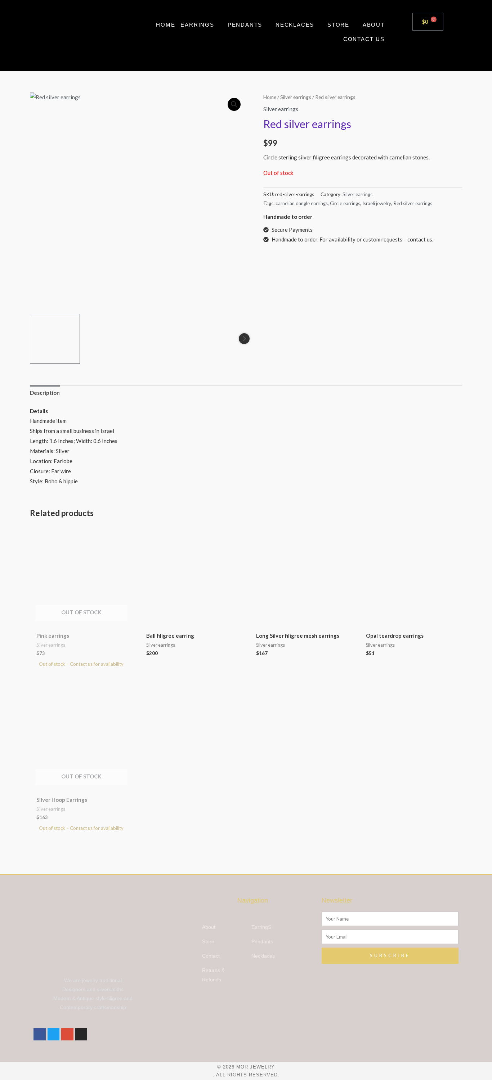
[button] (234, 104)
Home (269, 97)
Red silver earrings (412, 203)
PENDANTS (245, 25)
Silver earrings (295, 97)
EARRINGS (197, 25)
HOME (165, 25)
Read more (120, 536)
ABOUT (374, 25)
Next (244, 338)
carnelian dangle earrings (302, 203)
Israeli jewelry (376, 203)
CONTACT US (364, 39)
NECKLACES (295, 25)
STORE (338, 25)
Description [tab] (45, 392)
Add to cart (230, 536)
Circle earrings (345, 203)
